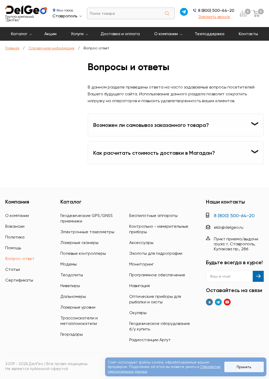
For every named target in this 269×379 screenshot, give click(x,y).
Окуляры (138, 312)
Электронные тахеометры (87, 231)
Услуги (77, 33)
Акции (50, 33)
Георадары (71, 334)
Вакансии (14, 226)
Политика (14, 237)
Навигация (139, 285)
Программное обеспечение (157, 274)
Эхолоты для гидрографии (155, 253)
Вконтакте (209, 302)
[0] (243, 13)
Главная (12, 48)
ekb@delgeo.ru (228, 227)
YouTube (227, 302)
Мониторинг (141, 264)
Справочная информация (51, 48)
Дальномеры (73, 296)
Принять (244, 367)
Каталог (19, 33)
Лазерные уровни (77, 307)
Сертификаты (19, 280)
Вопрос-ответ (19, 258)
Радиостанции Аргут (150, 339)
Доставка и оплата (120, 33)
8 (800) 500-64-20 (216, 10)
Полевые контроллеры (83, 253)
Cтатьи (12, 269)
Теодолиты (71, 274)
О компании (166, 33)
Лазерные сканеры (79, 242)
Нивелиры (70, 285)
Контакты (248, 33)
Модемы (68, 264)
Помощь (13, 247)
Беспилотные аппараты (153, 215)
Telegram (218, 302)
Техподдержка (209, 33)
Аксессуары (141, 242)
